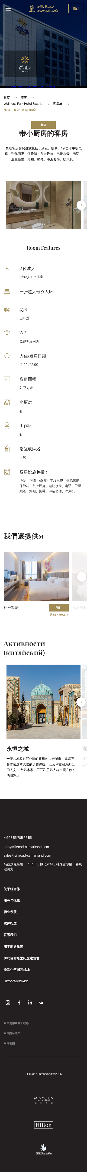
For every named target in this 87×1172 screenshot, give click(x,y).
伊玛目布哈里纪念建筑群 (21, 958)
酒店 (24, 98)
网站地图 (9, 1043)
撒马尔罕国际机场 (17, 969)
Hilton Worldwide (16, 981)
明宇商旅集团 (13, 946)
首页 (7, 98)
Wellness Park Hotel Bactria (23, 104)
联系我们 (10, 934)
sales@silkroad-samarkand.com (27, 855)
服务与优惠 (12, 900)
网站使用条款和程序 (16, 1023)
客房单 (57, 104)
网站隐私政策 (12, 1033)
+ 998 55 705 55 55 (18, 837)
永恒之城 (17, 748)
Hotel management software (31, 86)
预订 (43, 125)
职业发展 (10, 912)
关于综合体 (12, 889)
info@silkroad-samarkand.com (26, 846)
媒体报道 (10, 923)
